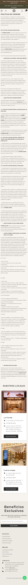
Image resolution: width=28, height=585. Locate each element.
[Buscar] (6, 11)
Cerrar (26, 5)
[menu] (2, 11)
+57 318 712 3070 (11, 423)
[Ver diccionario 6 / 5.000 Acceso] (22, 11)
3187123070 (12, 567)
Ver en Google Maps (11, 436)
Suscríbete (14, 525)
